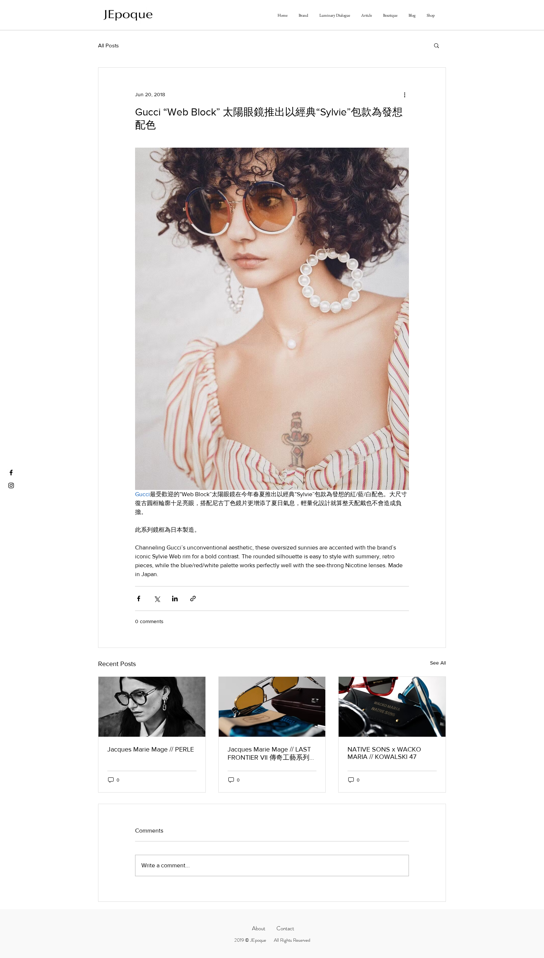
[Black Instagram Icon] (11, 485)
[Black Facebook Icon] (11, 472)
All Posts (108, 45)
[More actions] (404, 94)
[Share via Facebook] (138, 598)
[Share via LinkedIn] (174, 598)
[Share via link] (193, 598)
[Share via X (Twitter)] (156, 598)
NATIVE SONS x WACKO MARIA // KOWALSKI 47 (384, 753)
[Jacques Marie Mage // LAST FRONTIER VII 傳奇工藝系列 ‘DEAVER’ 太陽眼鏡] (272, 707)
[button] (436, 45)
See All (438, 663)
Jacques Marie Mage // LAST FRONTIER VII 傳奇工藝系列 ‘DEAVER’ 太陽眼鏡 (269, 754)
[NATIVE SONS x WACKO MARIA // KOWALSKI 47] (392, 707)
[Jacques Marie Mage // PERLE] (151, 707)
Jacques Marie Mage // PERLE (150, 749)
